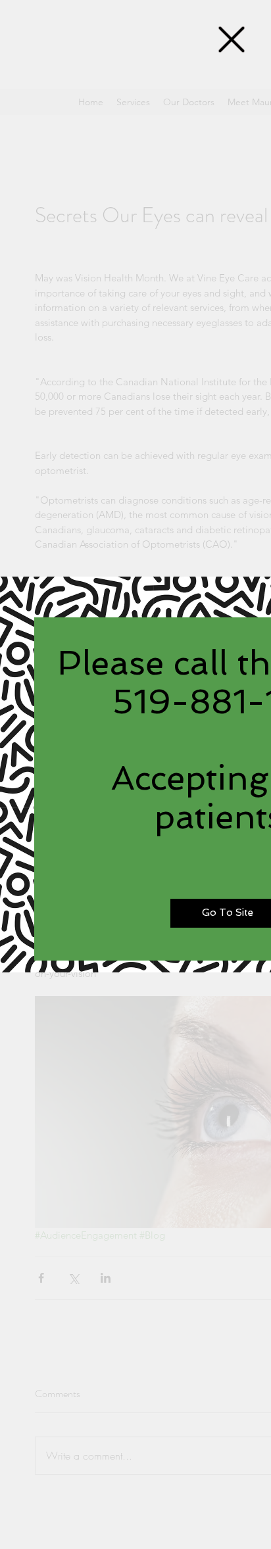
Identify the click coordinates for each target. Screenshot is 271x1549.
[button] (231, 39)
